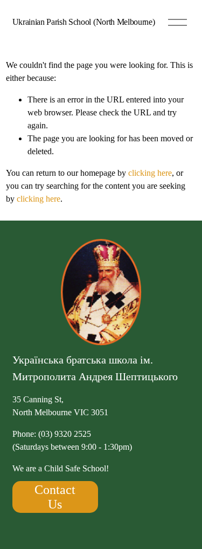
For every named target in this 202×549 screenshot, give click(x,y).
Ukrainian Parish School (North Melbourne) (83, 21)
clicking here (150, 172)
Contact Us (54, 497)
